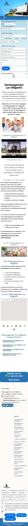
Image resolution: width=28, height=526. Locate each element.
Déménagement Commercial (18, 424)
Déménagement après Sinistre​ (18, 456)
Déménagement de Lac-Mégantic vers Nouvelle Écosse (14, 345)
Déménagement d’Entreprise (18, 452)
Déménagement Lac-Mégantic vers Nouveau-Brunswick (13, 341)
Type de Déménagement (8, 26)
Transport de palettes (20, 465)
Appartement (8, 38)
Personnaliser (10, 515)
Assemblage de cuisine (18, 472)
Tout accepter (10, 519)
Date (3, 24)
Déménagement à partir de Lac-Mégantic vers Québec (12, 354)
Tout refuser (21, 515)
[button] (4, 17)
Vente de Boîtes (18, 476)
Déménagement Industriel (18, 432)
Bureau (24, 38)
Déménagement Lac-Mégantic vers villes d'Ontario (13, 350)
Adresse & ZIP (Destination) (8, 46)
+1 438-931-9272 (15, 376)
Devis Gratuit (14, 380)
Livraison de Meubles (20, 439)
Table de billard (18, 459)
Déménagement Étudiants (18, 448)
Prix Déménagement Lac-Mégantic (14, 262)
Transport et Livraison (17, 435)
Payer (10, 405)
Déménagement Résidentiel (18, 420)
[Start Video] (14, 148)
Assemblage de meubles (18, 468)
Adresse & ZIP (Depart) (7, 33)
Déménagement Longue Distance (19, 428)
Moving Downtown (10, 524)
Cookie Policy (12, 510)
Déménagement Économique (18, 444)
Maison (17, 38)
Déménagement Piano (18, 462)
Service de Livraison (19, 441)
